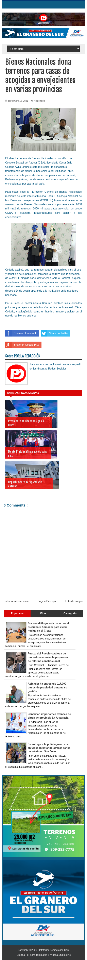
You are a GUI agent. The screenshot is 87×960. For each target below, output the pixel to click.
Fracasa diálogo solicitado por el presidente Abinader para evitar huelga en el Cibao (48, 627)
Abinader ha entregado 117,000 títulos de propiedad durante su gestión (47, 687)
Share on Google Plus (26, 344)
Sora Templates (38, 955)
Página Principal (46, 601)
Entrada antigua (74, 601)
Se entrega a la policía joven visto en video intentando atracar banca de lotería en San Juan (49, 748)
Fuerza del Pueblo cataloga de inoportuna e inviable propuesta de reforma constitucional (48, 657)
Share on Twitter (58, 333)
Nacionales (39, 101)
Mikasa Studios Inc (60, 955)
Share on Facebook (25, 333)
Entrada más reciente (16, 601)
